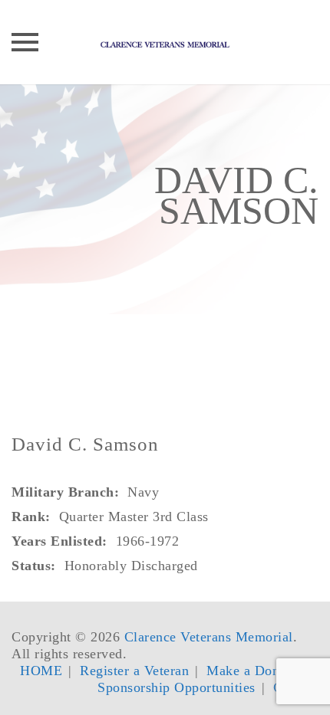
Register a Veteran (134, 670)
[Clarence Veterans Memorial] (165, 42)
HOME (41, 670)
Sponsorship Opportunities (176, 687)
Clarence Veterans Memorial (208, 636)
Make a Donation (257, 670)
